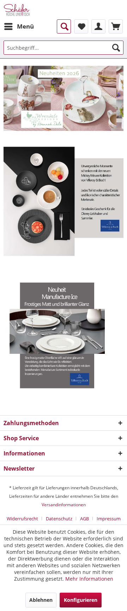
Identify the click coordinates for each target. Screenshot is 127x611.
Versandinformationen (64, 505)
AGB (84, 518)
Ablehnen (41, 600)
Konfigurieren (80, 600)
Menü (25, 26)
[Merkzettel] (81, 26)
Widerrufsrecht (22, 518)
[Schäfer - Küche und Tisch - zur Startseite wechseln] (17, 10)
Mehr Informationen (89, 578)
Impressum (109, 518)
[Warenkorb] (116, 26)
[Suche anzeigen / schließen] (64, 26)
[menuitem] (18, 26)
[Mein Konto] (98, 26)
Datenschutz (59, 518)
